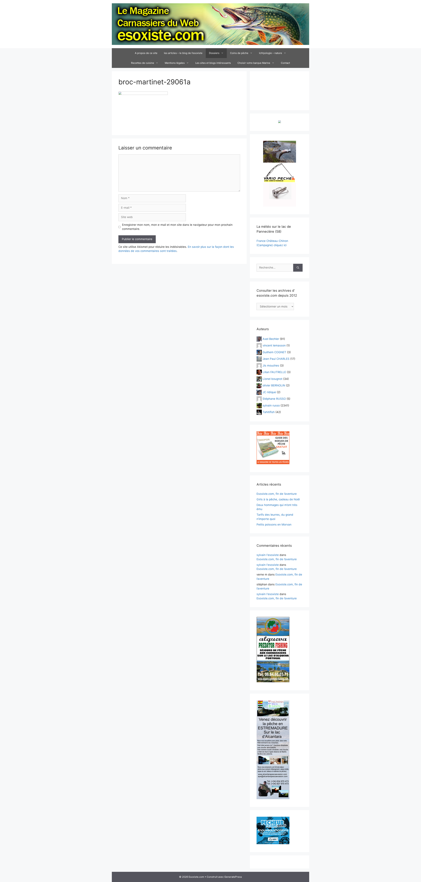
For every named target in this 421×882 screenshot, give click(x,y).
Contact (285, 62)
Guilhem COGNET (274, 352)
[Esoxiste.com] (210, 23)
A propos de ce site (146, 53)
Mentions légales (175, 62)
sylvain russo (271, 405)
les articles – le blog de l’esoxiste (183, 53)
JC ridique (269, 392)
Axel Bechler (271, 338)
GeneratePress (233, 876)
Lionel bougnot (272, 378)
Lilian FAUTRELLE (274, 372)
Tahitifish (269, 412)
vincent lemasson (274, 345)
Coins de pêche (239, 53)
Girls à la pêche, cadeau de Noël (278, 499)
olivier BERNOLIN (274, 385)
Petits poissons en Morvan (274, 524)
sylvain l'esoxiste (268, 555)
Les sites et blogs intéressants (213, 62)
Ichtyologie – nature (270, 53)
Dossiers (214, 53)
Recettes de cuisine (142, 62)
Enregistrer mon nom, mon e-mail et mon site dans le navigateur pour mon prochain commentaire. (177, 227)
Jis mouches (271, 365)
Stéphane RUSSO (274, 398)
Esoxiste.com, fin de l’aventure (277, 493)
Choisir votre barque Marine (253, 62)
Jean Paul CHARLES (276, 358)
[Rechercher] (298, 268)
